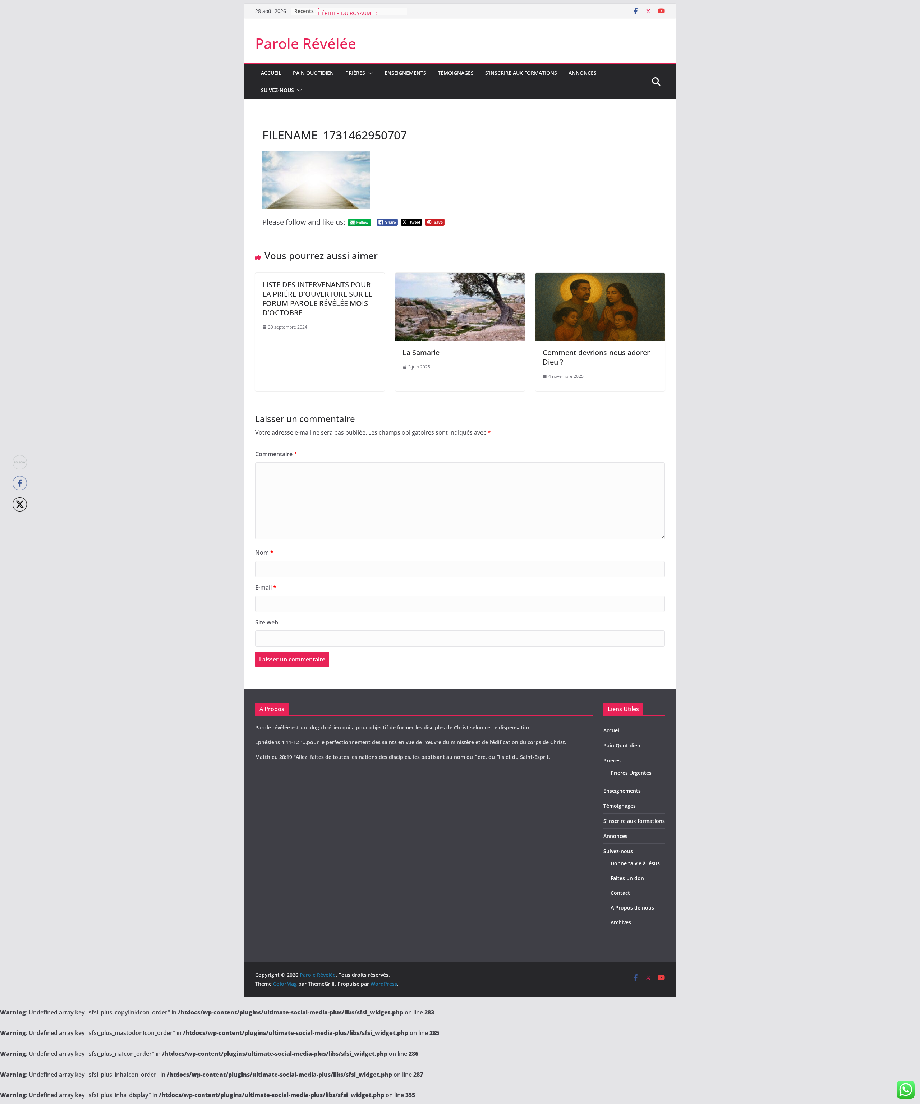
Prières (355, 72)
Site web (266, 622)
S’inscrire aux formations (521, 72)
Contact (620, 892)
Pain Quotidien (313, 72)
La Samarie (421, 352)
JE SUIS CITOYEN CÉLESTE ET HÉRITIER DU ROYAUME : (352, 15)
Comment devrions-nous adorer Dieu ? (596, 357)
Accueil (271, 72)
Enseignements (405, 72)
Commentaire (276, 454)
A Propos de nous (632, 907)
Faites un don (627, 878)
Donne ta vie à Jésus (635, 863)
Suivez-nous (277, 90)
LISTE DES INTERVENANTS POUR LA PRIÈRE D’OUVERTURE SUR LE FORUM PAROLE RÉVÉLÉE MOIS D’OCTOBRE (317, 298)
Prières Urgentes (631, 772)
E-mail (265, 587)
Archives (621, 922)
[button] (369, 73)
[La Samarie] (460, 278)
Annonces (583, 72)
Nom (264, 552)
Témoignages (456, 72)
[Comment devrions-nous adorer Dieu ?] (600, 278)
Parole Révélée (305, 43)
